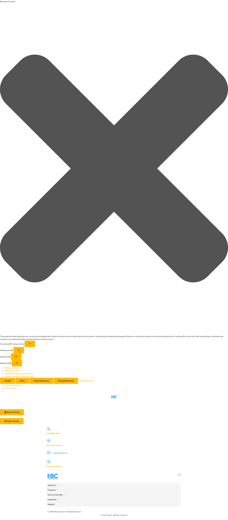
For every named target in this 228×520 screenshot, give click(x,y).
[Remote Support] (48, 461)
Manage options (12, 368)
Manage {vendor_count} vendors (19, 373)
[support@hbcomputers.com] (48, 440)
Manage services (12, 370)
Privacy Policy (11, 388)
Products (52, 490)
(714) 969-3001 (53, 433)
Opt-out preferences (14, 385)
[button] (114, 169)
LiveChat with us (60, 453)
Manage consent (11, 421)
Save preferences (66, 381)
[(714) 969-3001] (48, 429)
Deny (22, 381)
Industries (52, 499)
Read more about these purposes (19, 376)
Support (51, 504)
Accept (7, 381)
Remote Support (53, 466)
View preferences (41, 381)
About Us (52, 485)
